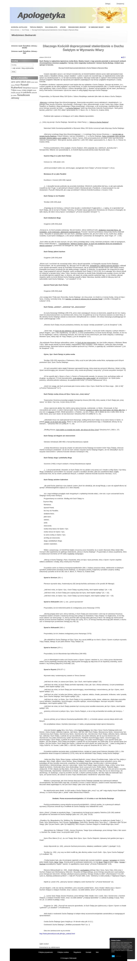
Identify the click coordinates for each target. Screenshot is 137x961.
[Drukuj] (121, 57)
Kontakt (88, 952)
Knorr (17, 85)
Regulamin (77, 952)
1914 (23, 82)
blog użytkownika (27, 68)
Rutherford (16, 87)
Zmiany (18, 90)
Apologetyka (41, 15)
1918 (32, 82)
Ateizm (63, 27)
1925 (36, 82)
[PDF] (123, 57)
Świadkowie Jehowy (77, 27)
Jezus (13, 85)
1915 (28, 82)
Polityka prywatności (46, 952)
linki (97, 952)
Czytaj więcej (118, 956)
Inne (108, 27)
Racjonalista (51, 27)
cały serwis (16, 68)
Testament (34, 88)
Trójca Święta (36, 27)
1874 (13, 82)
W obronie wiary (96, 27)
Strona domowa (14, 30)
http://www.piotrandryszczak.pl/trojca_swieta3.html (57, 934)
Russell (24, 84)
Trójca (13, 90)
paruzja (17, 92)
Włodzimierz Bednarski (23, 35)
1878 (17, 82)
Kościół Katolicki (19, 27)
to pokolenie (25, 92)
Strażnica (26, 88)
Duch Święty (25, 30)
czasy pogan (26, 90)
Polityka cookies (63, 952)
